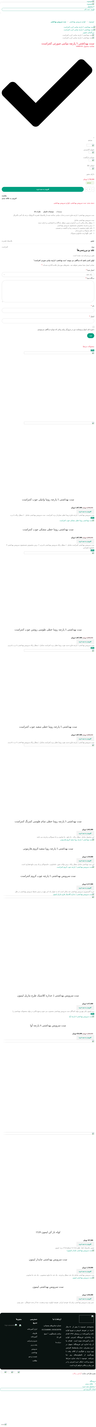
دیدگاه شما (89, 278)
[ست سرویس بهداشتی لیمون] (83, 1278)
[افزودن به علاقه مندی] (79, 495)
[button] (85, 511)
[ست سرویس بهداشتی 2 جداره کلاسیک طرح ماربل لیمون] (73, 894)
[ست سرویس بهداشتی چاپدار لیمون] (80, 1250)
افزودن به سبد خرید (43, 189)
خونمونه (91, 22)
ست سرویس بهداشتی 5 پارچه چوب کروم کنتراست (48, 876)
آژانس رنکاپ (76, 1373)
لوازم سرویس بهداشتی (77, 22)
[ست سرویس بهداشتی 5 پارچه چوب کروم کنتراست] (75, 867)
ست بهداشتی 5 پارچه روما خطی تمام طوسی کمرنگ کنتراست (48, 821)
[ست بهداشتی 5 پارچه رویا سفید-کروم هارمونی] (77, 839)
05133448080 (46, 1330)
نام (92, 306)
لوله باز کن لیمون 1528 (48, 1232)
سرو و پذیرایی (32, 1341)
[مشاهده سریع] (85, 495)
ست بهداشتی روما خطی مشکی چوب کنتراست (48, 529)
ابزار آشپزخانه (32, 1329)
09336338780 (56, 1330)
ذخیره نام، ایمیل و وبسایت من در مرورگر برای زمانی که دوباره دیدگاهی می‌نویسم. (65, 329)
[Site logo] (90, 1)
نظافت (34, 1361)
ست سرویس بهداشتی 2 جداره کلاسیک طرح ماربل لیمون (48, 995)
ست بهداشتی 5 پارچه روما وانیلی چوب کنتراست (48, 499)
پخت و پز (34, 1345)
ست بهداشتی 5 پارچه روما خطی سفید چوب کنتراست (48, 726)
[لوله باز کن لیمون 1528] (48, 1086)
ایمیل (91, 316)
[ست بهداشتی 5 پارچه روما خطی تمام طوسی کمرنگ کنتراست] (59, 779)
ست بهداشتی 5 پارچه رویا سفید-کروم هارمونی (48, 848)
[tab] (59, 211)
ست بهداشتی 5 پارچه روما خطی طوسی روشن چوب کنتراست (48, 629)
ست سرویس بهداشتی (58, 22)
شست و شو (33, 1356)
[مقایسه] (91, 495)
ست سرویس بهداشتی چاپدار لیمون (48, 1259)
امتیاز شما (90, 270)
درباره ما (58, 1342)
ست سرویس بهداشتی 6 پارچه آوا (48, 1025)
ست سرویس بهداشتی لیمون (48, 1286)
